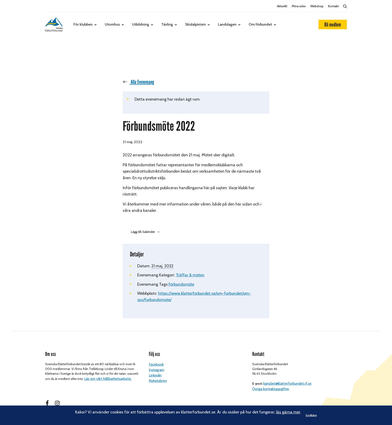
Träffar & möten (190, 275)
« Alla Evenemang (140, 82)
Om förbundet (260, 24)
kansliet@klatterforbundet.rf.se (287, 383)
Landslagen (227, 24)
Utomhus (112, 24)
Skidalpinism (195, 24)
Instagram (156, 370)
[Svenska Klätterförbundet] (54, 24)
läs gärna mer (288, 412)
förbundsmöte (181, 284)
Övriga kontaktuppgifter (270, 389)
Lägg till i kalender (143, 231)
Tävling (167, 24)
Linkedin (155, 375)
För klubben (83, 24)
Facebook (156, 364)
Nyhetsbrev (158, 381)
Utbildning (140, 24)
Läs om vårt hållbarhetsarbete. (108, 379)
